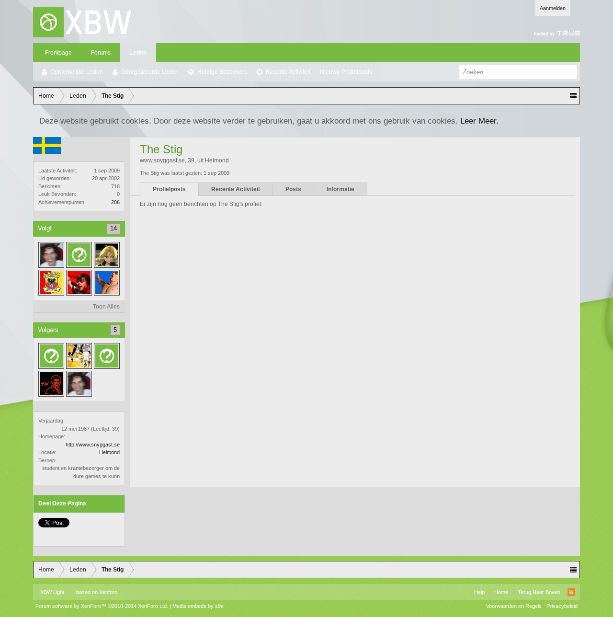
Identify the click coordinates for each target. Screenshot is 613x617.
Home (501, 592)
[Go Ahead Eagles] (51, 283)
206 (115, 202)
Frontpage (58, 52)
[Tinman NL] (51, 255)
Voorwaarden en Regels (514, 606)
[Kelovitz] (51, 356)
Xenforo (108, 592)
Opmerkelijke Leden (76, 72)
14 (113, 228)
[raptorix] (107, 356)
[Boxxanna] (79, 283)
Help (479, 592)
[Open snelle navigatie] (573, 96)
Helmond (109, 452)
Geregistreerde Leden (150, 72)
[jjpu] (79, 255)
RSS (571, 592)
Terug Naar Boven (539, 592)
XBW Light (52, 592)
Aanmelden (553, 8)
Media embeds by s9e (198, 606)
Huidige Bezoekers (222, 72)
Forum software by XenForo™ (101, 606)
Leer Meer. (479, 121)
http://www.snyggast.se (93, 444)
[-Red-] (51, 384)
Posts (293, 189)
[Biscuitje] (107, 283)
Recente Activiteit (288, 72)
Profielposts (169, 189)
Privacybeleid (562, 606)
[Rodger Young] (107, 255)
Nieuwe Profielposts (346, 72)
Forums (101, 52)
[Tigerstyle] (79, 356)
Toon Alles (106, 306)
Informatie (340, 189)
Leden (138, 52)
